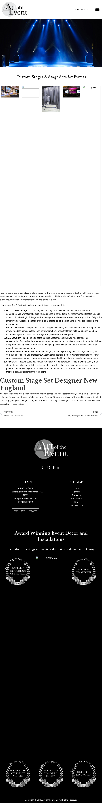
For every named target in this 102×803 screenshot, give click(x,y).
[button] (97, 9)
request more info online (12, 404)
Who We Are (76, 498)
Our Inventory (76, 505)
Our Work (76, 495)
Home (76, 488)
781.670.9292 (26, 502)
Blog (76, 502)
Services (76, 491)
